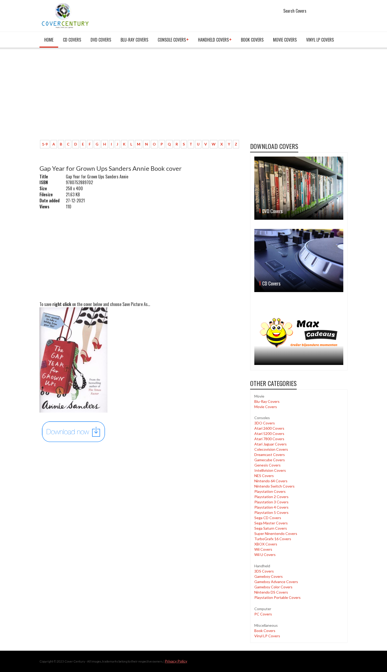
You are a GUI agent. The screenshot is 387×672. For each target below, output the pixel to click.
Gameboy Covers (268, 576)
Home (48, 40)
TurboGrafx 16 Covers (272, 538)
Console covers (172, 40)
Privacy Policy (176, 661)
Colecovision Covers (271, 449)
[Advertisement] (140, 96)
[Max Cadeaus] (298, 333)
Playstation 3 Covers (271, 502)
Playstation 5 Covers (271, 512)
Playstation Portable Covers (277, 597)
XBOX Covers (265, 544)
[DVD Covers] (298, 188)
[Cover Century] (65, 15)
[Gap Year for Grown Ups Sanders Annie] (73, 431)
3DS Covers (264, 571)
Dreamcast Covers (269, 454)
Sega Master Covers (271, 523)
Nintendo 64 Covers (270, 481)
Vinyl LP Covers (320, 40)
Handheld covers (213, 40)
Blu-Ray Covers (134, 40)
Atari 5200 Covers (269, 433)
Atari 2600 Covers (269, 428)
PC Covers (263, 614)
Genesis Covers (267, 465)
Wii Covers (263, 549)
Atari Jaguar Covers (270, 444)
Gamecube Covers (269, 460)
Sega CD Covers (267, 517)
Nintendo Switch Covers (274, 486)
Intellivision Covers (270, 470)
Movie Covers (285, 40)
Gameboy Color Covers (273, 587)
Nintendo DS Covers (271, 592)
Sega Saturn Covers (270, 528)
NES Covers (264, 475)
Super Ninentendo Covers (275, 533)
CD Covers (72, 40)
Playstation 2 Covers (271, 496)
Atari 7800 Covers (269, 439)
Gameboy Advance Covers (276, 581)
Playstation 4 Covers (271, 507)
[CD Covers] (298, 260)
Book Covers (252, 40)
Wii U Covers (265, 554)
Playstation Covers (270, 491)
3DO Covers (264, 423)
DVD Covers (101, 40)
